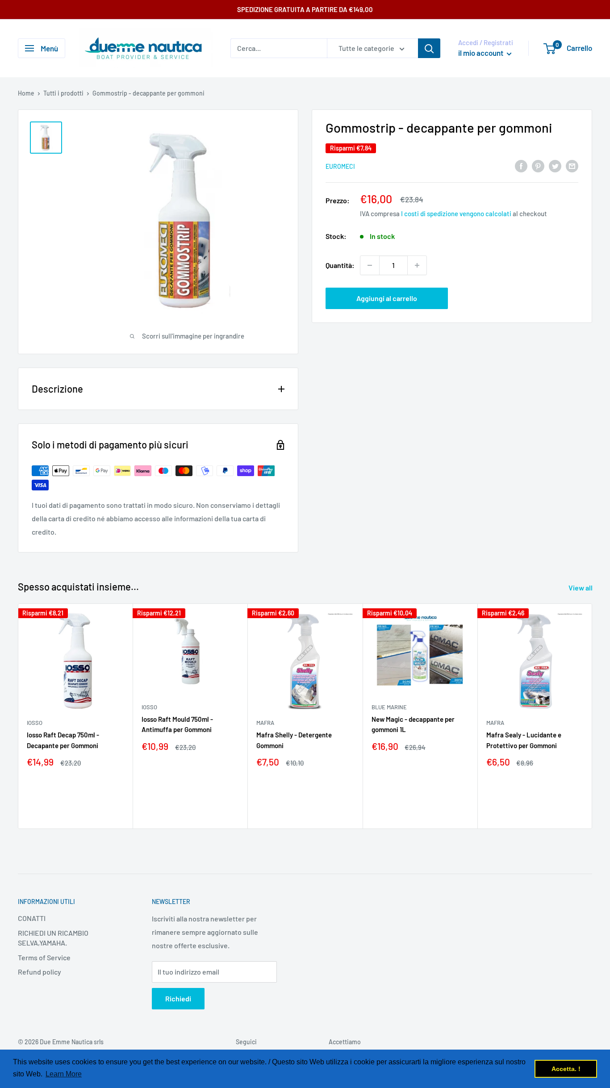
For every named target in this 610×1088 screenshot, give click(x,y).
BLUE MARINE (389, 707)
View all (581, 587)
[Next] (592, 716)
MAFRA (265, 722)
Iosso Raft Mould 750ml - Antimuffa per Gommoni (177, 724)
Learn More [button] (64, 1074)
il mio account (481, 52)
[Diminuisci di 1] (369, 265)
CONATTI (32, 918)
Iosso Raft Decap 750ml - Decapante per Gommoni (63, 740)
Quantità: (340, 265)
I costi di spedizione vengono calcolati (456, 213)
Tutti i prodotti (63, 93)
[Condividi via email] (572, 165)
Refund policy (39, 971)
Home (26, 93)
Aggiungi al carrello (386, 298)
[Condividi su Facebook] (521, 165)
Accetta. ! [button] (566, 1068)
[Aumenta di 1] (417, 265)
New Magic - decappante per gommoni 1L (413, 724)
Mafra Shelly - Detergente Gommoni (294, 740)
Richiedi (178, 998)
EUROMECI (340, 166)
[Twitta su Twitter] (555, 165)
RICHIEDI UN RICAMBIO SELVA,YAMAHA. (53, 938)
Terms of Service (44, 957)
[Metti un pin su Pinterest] (538, 165)
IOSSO (34, 722)
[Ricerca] (429, 48)
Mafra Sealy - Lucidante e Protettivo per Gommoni (523, 740)
